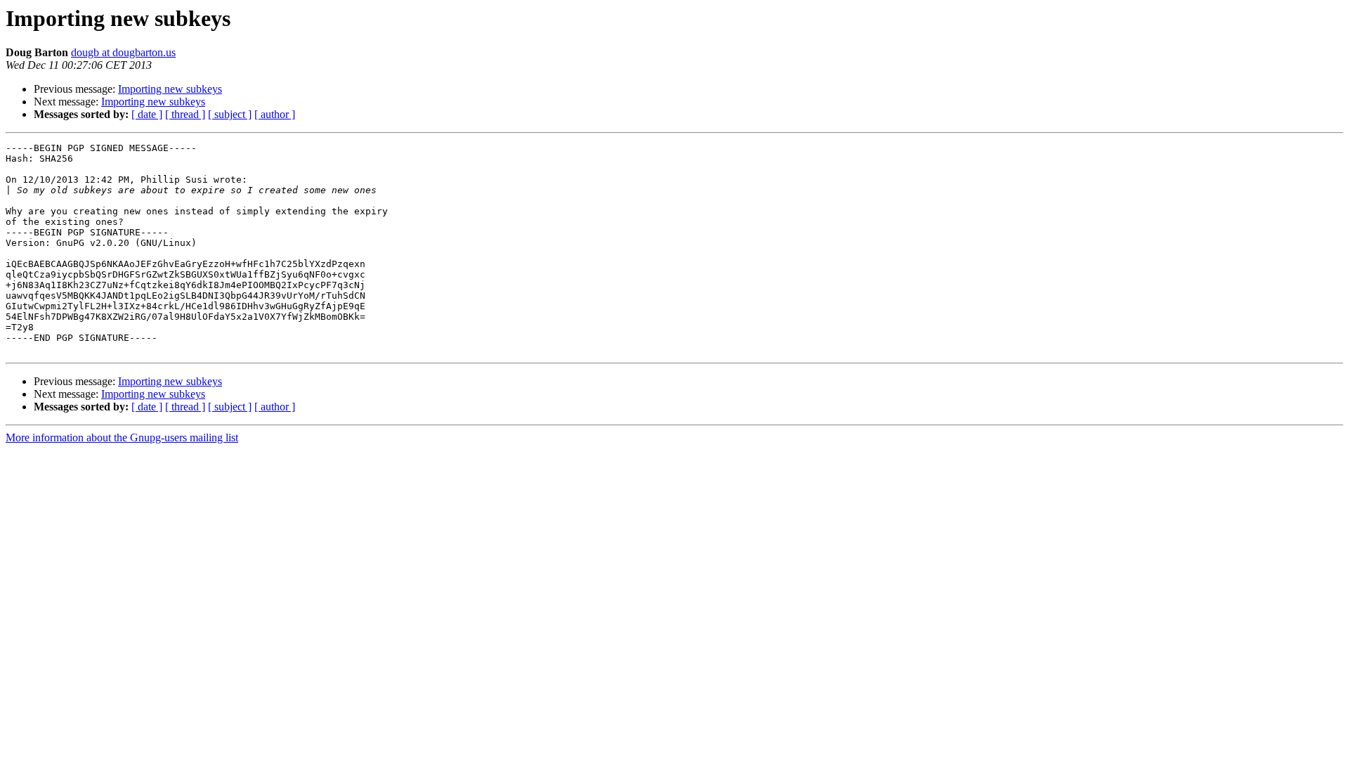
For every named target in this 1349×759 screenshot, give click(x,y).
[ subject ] (230, 114)
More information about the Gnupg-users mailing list (122, 437)
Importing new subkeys (170, 89)
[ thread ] (185, 114)
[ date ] (146, 114)
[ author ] (274, 114)
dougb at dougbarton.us (123, 52)
